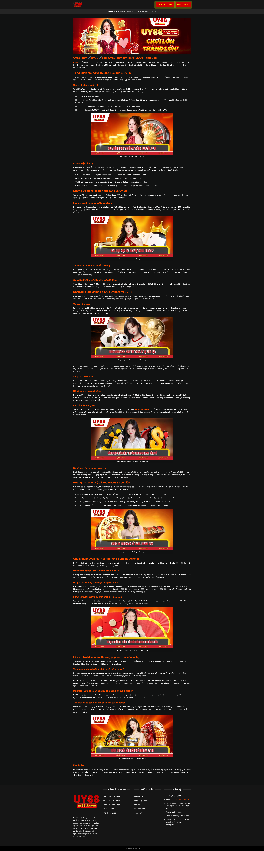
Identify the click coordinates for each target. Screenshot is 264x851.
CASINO (141, 12)
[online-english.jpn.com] (96, 4)
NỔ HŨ (134, 12)
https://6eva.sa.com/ (181, 799)
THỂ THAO (121, 12)
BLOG (154, 12)
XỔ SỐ (129, 12)
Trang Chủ (112, 12)
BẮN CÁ (148, 12)
